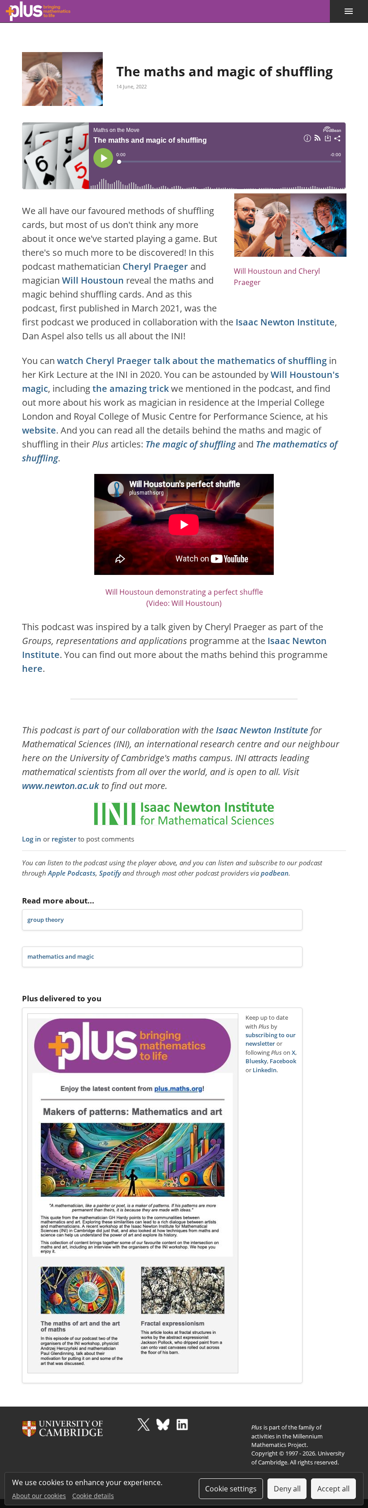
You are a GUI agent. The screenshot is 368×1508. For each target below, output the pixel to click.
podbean (275, 872)
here (32, 668)
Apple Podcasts (72, 872)
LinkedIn (264, 1070)
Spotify (110, 872)
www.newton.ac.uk (60, 786)
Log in (31, 838)
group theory (45, 920)
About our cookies (39, 1495)
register (64, 838)
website (39, 430)
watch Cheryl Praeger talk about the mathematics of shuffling (192, 361)
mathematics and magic (60, 956)
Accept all (333, 1489)
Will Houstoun (93, 280)
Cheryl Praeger (155, 266)
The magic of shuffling (190, 444)
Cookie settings (231, 1489)
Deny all (287, 1489)
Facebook (283, 1061)
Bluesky (256, 1061)
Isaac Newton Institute (285, 322)
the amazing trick (130, 388)
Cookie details (93, 1495)
